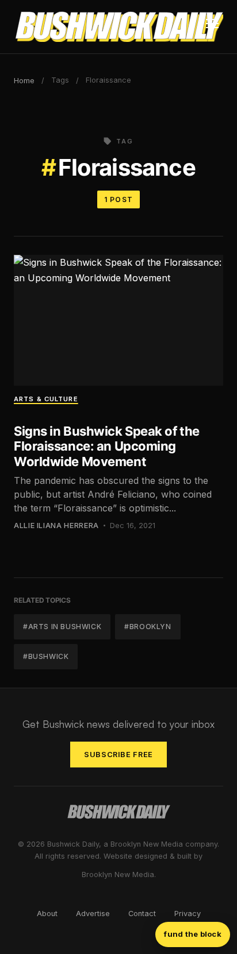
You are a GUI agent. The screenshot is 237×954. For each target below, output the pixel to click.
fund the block (192, 934)
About (47, 913)
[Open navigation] (212, 27)
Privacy (187, 913)
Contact (142, 913)
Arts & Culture (46, 399)
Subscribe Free (118, 754)
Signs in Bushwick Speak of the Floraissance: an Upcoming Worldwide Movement (107, 446)
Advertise (93, 913)
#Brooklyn (147, 626)
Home (24, 80)
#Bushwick (45, 656)
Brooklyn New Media (118, 874)
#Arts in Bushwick (62, 626)
